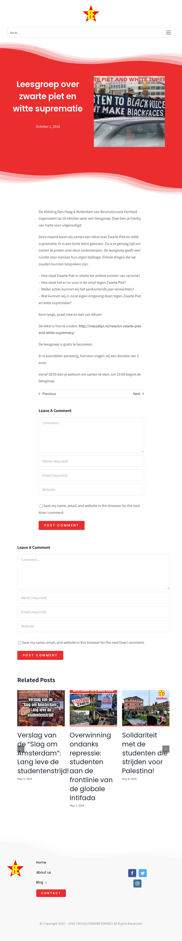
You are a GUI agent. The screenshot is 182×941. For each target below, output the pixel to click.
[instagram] (137, 883)
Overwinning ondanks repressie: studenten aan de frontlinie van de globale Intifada (91, 767)
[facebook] (132, 873)
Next (136, 393)
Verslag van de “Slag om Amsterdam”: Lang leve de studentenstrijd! (43, 753)
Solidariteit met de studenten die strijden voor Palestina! (145, 753)
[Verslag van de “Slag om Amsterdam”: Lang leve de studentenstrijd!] (41, 692)
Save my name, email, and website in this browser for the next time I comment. (83, 642)
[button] (20, 749)
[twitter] (143, 873)
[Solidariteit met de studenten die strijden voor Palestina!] (145, 692)
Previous (49, 393)
